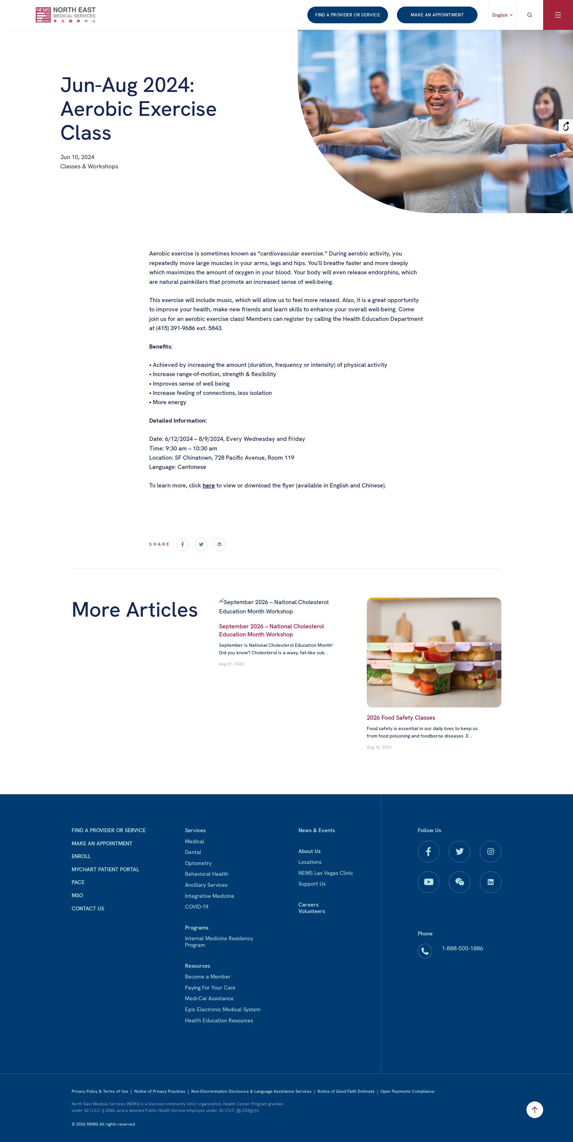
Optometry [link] (198, 863)
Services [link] (195, 830)
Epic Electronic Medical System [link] (223, 1009)
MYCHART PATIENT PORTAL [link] (105, 869)
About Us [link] (309, 851)
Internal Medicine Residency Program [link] (219, 941)
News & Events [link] (316, 830)
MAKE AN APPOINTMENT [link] (437, 15)
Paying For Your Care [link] (210, 987)
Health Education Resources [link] (219, 1020)
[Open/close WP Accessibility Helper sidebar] (566, 126)
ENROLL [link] (81, 856)
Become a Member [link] (208, 976)
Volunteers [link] (311, 911)
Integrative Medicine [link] (209, 895)
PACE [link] (78, 882)
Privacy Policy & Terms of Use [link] (100, 1091)
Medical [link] (194, 841)
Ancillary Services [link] (206, 884)
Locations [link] (309, 861)
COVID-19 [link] (196, 906)
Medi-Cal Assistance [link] (209, 998)
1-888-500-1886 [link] (462, 948)
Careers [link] (308, 904)
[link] (66, 14)
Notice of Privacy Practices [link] (159, 1091)
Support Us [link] (312, 883)
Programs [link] (196, 927)
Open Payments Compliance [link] (408, 1091)
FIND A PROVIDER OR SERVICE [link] (347, 15)
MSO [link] (77, 895)
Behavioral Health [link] (206, 873)
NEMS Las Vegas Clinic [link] (325, 872)
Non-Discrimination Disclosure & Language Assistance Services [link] (251, 1091)
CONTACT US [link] (88, 908)
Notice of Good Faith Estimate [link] (346, 1091)
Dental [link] (193, 852)
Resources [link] (197, 965)
